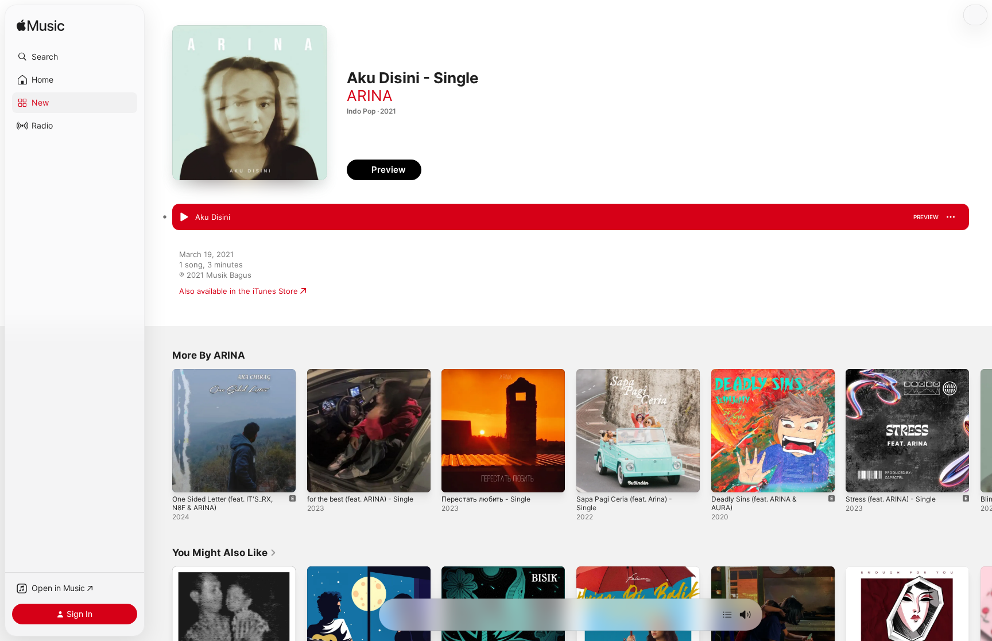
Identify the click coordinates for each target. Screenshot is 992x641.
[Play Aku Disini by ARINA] (183, 217)
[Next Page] (980, 430)
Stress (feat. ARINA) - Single (897, 373)
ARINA (370, 95)
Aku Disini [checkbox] (212, 217)
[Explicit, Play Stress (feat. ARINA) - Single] (860, 478)
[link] (224, 552)
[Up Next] (727, 615)
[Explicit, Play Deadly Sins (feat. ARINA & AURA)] (725, 478)
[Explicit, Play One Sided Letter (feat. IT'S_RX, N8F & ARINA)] (186, 478)
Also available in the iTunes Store (238, 291)
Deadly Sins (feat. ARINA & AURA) (771, 373)
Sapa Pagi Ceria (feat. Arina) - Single (629, 378)
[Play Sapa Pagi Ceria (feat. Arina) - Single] (590, 478)
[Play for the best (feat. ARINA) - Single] (321, 478)
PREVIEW (926, 216)
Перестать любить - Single (490, 373)
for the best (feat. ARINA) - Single (368, 373)
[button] (75, 57)
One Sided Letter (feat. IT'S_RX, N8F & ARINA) (228, 378)
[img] (40, 26)
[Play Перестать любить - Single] (455, 478)
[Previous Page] (161, 430)
